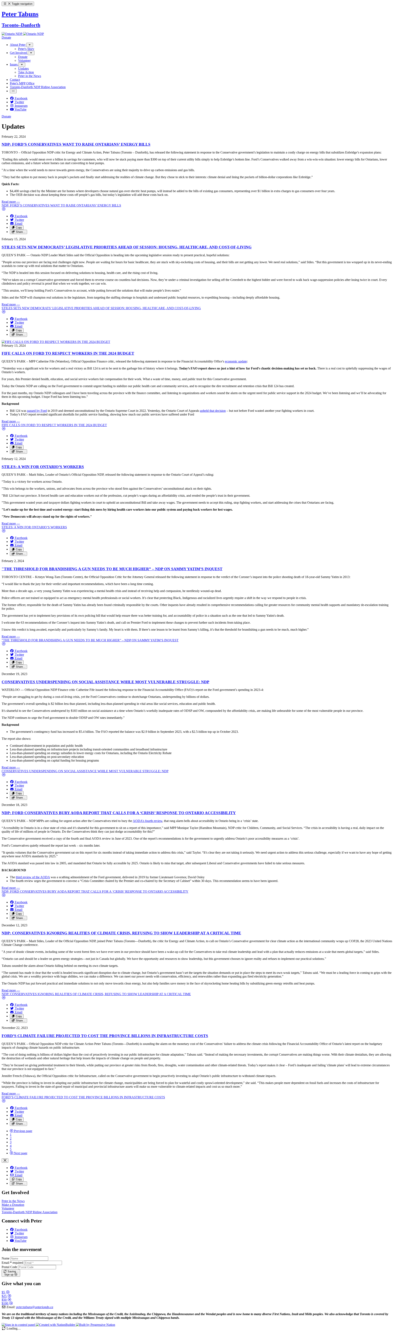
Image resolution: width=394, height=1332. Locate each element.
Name (5, 1258)
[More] (29, 45)
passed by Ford (37, 410)
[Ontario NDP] (12, 34)
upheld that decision (213, 410)
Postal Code (9, 1267)
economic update (236, 361)
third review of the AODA (33, 877)
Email (12, 1262)
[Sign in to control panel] (19, 1324)
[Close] (5, 1160)
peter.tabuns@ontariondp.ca (34, 1307)
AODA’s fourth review (147, 821)
